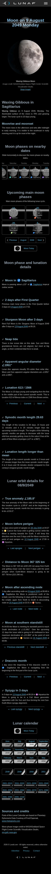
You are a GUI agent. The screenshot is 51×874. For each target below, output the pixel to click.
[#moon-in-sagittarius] (3, 280)
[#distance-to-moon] (3, 562)
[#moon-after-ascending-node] (3, 587)
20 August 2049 (15, 603)
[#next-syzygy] (3, 690)
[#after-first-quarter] (3, 299)
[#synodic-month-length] (3, 417)
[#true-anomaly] (3, 498)
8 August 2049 (34, 591)
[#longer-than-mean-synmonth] (3, 451)
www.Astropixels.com (11, 821)
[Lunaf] (19, 3)
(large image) (25, 89)
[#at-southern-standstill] (3, 622)
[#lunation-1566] (3, 387)
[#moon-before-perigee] (3, 523)
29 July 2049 (36, 528)
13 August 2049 (21, 326)
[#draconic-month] (3, 660)
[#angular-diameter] (3, 361)
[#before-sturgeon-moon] (3, 319)
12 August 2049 (31, 539)
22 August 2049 (40, 638)
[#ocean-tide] (3, 339)
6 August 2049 (17, 307)
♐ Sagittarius (36, 284)
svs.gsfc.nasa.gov (9, 832)
